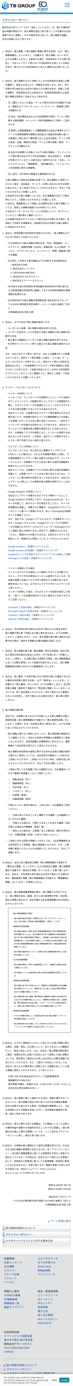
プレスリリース (46, 1274)
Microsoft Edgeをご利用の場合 (23, 611)
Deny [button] (54, 1380)
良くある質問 (45, 1315)
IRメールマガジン (48, 1319)
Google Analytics (16, 546)
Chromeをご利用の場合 (20, 607)
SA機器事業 (10, 1299)
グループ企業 (11, 1274)
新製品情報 (44, 1270)
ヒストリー (10, 1270)
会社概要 (9, 1266)
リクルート (10, 1278)
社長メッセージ (13, 1262)
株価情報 (43, 1307)
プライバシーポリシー (18, 1234)
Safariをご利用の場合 (19, 619)
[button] (38, 1383)
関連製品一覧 (11, 1303)
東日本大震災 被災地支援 (18, 1339)
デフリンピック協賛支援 (18, 1336)
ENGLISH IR (44, 1323)
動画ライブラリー (14, 1307)
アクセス (9, 1282)
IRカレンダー (45, 1303)
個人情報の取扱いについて (20, 1228)
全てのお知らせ (47, 1262)
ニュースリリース (48, 1295)
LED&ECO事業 (12, 1295)
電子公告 (43, 1311)
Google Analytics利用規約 (21, 550)
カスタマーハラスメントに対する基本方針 (29, 1240)
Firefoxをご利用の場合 (19, 615)
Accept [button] (64, 1380)
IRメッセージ (45, 1299)
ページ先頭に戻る (60, 1221)
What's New (44, 1266)
